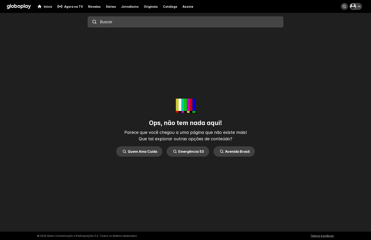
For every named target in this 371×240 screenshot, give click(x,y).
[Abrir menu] (356, 6)
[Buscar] (344, 6)
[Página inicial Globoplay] (19, 6)
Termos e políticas (322, 235)
